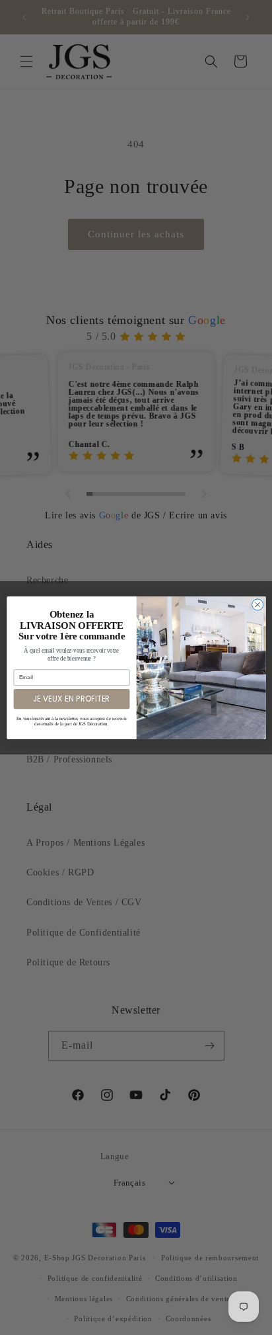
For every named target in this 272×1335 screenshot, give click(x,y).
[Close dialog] (257, 604)
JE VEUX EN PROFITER (71, 698)
